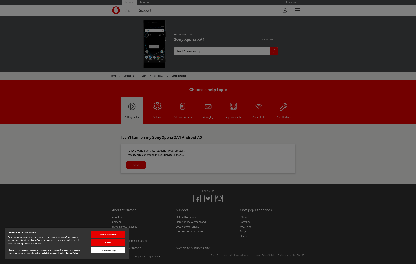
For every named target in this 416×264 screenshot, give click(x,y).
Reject (108, 242)
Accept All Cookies (108, 234)
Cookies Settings (108, 250)
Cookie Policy (72, 253)
